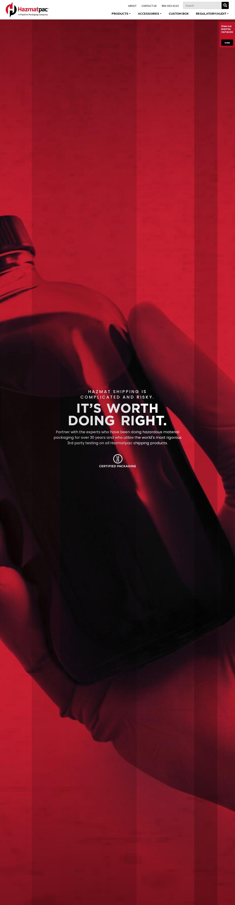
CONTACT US (149, 6)
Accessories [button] (148, 14)
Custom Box (179, 14)
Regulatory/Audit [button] (211, 14)
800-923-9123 (170, 6)
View (227, 42)
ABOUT (132, 6)
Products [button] (120, 14)
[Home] (27, 9)
